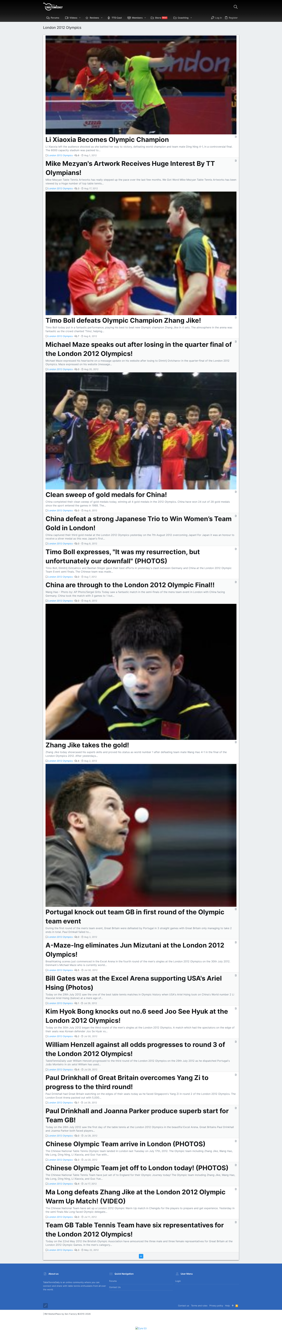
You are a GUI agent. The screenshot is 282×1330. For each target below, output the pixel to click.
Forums (113, 1281)
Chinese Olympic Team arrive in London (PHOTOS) (125, 1144)
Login (178, 1281)
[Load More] (141, 1256)
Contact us (115, 1287)
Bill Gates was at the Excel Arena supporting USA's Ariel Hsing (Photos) (134, 982)
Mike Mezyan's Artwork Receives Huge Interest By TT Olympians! (130, 168)
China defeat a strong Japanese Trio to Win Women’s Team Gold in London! (139, 523)
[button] (80, 18)
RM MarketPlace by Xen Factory (67, 1314)
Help (227, 1305)
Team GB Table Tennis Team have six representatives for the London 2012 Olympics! (135, 1229)
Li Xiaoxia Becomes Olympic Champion (107, 140)
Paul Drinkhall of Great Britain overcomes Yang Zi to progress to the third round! (127, 1082)
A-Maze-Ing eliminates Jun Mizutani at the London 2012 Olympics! (135, 949)
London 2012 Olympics (60, 155)
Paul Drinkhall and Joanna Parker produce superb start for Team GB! (137, 1115)
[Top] (233, 1305)
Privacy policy (216, 1305)
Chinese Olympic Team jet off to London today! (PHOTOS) (137, 1168)
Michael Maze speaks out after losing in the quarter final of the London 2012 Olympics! (139, 349)
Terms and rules (199, 1305)
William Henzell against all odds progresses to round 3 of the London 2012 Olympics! (135, 1049)
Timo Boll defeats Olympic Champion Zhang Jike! (123, 320)
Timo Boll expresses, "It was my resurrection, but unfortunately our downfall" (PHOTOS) (123, 556)
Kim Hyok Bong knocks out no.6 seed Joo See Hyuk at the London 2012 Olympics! (137, 1015)
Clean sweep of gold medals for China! (106, 495)
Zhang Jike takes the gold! (87, 745)
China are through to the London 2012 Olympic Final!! (130, 585)
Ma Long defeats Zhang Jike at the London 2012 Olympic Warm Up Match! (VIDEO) (136, 1196)
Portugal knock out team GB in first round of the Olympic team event (135, 916)
